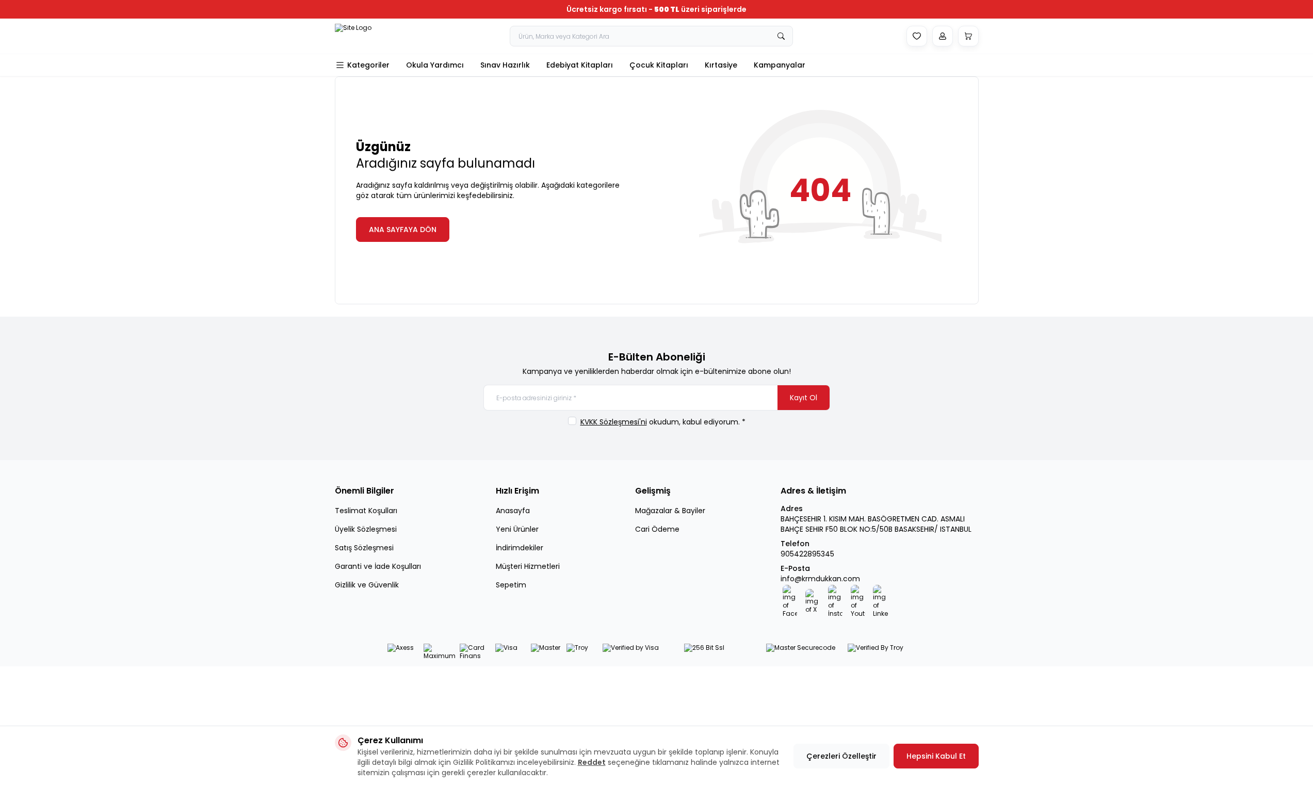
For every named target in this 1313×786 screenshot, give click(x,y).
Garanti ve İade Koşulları (378, 566)
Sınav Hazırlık (505, 65)
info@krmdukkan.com (820, 579)
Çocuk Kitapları (658, 65)
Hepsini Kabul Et (936, 756)
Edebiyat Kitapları (579, 65)
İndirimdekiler (519, 548)
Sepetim (511, 585)
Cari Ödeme (657, 529)
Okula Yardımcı (435, 65)
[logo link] (366, 36)
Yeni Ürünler (517, 529)
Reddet (592, 762)
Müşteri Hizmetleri (528, 566)
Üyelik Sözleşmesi (366, 529)
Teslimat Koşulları (366, 510)
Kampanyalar (779, 65)
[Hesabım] (942, 36)
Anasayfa (513, 510)
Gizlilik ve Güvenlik (367, 585)
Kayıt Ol (803, 397)
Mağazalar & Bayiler (670, 510)
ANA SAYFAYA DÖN (402, 229)
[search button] (781, 36)
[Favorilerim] (916, 36)
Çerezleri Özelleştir (841, 756)
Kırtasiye (721, 65)
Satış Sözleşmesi (364, 548)
